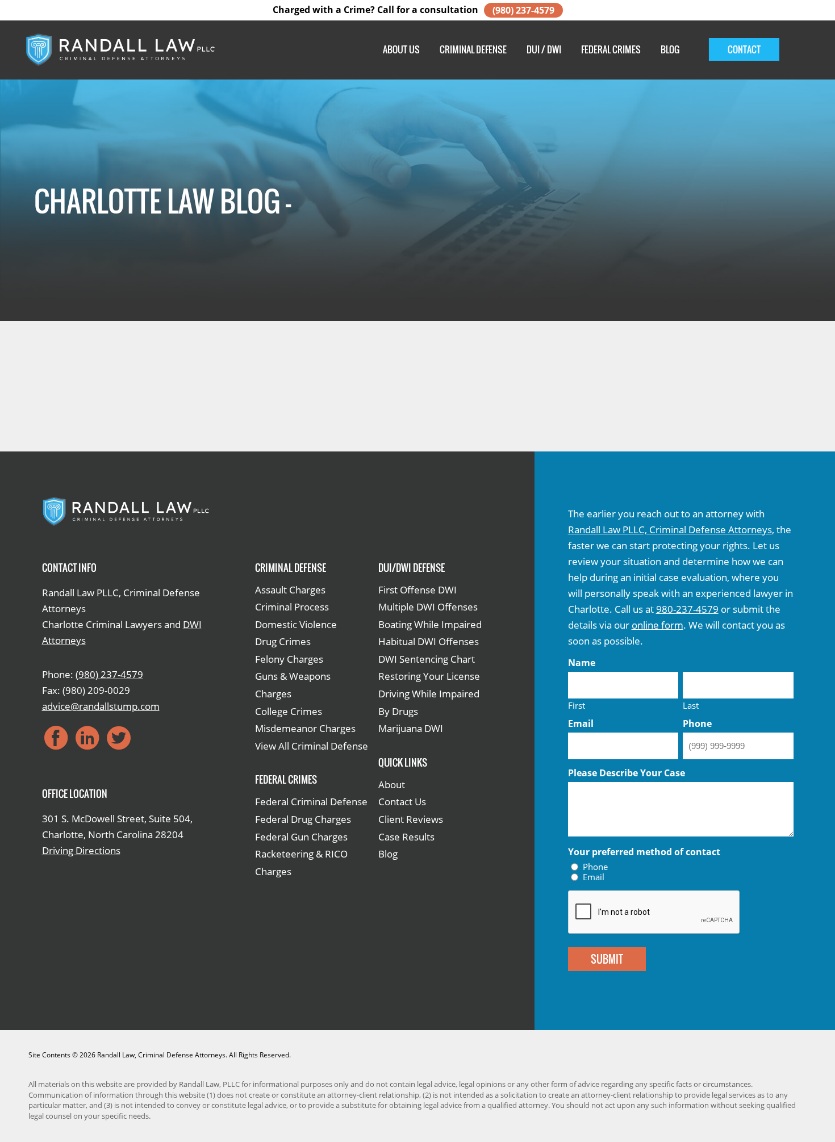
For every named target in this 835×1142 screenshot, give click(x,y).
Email (593, 877)
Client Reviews (410, 819)
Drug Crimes (283, 641)
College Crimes (288, 711)
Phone (595, 867)
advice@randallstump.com (101, 706)
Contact (744, 49)
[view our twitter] (119, 737)
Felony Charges (289, 659)
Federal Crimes (611, 49)
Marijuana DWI (410, 728)
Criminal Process (292, 606)
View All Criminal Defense (311, 745)
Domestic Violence (296, 624)
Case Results (406, 836)
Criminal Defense (473, 49)
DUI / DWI (544, 49)
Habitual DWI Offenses (428, 641)
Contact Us (402, 801)
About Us (401, 49)
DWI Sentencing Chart (426, 659)
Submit (607, 959)
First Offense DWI (417, 589)
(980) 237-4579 (523, 10)
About (391, 784)
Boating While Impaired (430, 624)
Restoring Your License (429, 676)
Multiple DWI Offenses (428, 606)
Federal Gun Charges (301, 836)
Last (691, 705)
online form (657, 624)
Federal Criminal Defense (311, 801)
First (576, 705)
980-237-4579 (687, 609)
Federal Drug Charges (303, 819)
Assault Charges (290, 589)
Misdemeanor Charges (305, 728)
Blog (670, 49)
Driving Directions (81, 850)
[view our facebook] (56, 737)
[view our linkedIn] (87, 737)
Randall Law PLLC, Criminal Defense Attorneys (670, 529)
